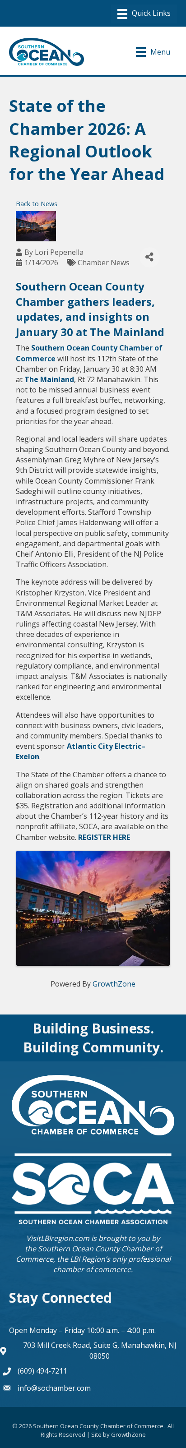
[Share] (150, 257)
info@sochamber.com (54, 1388)
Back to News (36, 203)
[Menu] (144, 14)
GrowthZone (114, 984)
